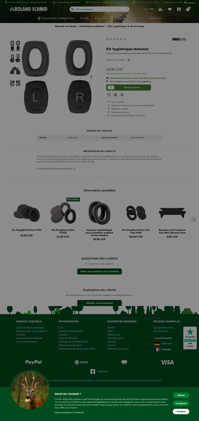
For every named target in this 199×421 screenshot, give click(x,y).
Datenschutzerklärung (64, 412)
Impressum (79, 412)
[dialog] (99, 210)
